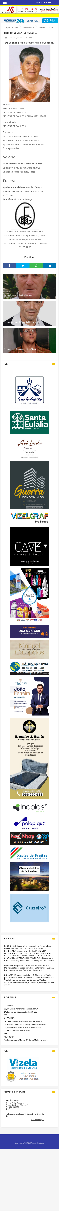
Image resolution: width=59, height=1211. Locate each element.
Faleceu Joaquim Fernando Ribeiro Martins (23, 322)
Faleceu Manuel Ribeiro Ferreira (18, 295)
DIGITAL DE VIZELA (43, 3)
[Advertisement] (29, 1179)
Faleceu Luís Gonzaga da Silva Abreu (20, 349)
